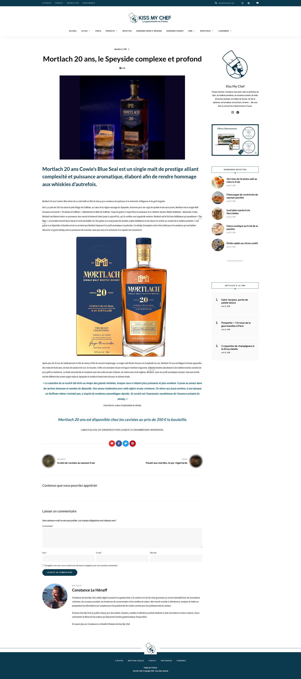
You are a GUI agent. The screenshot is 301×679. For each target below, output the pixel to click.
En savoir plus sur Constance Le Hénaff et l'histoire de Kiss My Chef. (101, 624)
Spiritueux (205, 30)
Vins (190, 30)
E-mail (99, 553)
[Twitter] (126, 443)
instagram (242, 3)
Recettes (127, 30)
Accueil (73, 30)
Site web (153, 553)
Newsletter (73, 3)
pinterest (249, 3)
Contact (59, 3)
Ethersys (154, 667)
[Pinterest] (132, 443)
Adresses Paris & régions (149, 30)
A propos (46, 3)
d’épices (151, 368)
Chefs (98, 30)
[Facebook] (119, 443)
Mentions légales (136, 660)
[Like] (112, 443)
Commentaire (48, 526)
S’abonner (224, 30)
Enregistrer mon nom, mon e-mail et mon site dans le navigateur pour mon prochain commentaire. (81, 565)
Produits (110, 30)
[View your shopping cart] (257, 3)
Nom (44, 553)
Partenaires (89, 3)
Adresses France (175, 30)
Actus (84, 30)
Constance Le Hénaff (89, 590)
